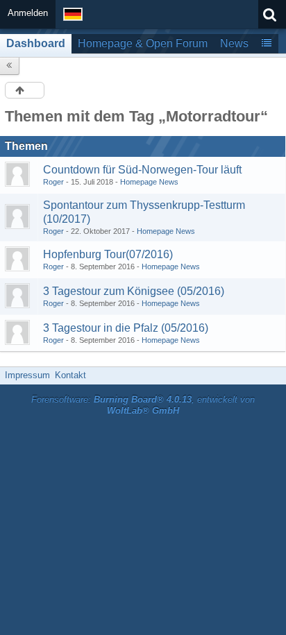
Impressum (27, 375)
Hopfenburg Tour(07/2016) (108, 254)
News (234, 43)
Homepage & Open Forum (143, 43)
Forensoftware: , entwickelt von (143, 405)
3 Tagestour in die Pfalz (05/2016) (125, 328)
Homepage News (149, 182)
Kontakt (70, 375)
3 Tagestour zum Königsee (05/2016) (133, 291)
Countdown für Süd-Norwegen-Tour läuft (142, 170)
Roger (53, 182)
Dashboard (35, 43)
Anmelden (28, 13)
